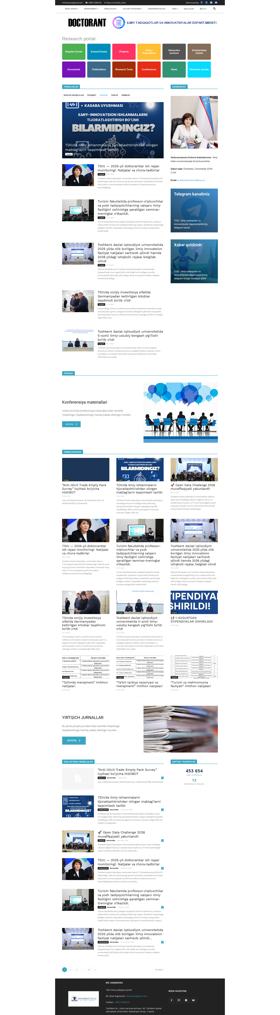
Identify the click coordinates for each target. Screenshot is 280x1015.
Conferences (149, 69)
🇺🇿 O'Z (203, 9)
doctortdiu (111, 778)
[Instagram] (206, 3)
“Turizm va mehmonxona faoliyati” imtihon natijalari (191, 684)
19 (89, 969)
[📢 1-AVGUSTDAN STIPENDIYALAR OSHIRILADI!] (194, 602)
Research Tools (124, 69)
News (174, 69)
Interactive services (174, 51)
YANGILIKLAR (110, 9)
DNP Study (189, 9)
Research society (199, 69)
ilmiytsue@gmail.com (136, 996)
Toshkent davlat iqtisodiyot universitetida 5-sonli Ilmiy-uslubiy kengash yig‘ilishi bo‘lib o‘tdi (130, 335)
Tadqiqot (91, 95)
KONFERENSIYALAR (157, 9)
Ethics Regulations (149, 51)
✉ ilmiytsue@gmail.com (72, 2)
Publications (99, 69)
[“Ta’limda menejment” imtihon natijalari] (85, 667)
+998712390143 (122, 1002)
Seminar (125, 95)
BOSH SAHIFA (71, 9)
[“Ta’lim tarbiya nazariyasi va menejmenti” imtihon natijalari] (140, 667)
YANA (175, 9)
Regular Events (73, 51)
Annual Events (99, 51)
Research (102, 778)
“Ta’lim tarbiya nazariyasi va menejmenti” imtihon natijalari (139, 684)
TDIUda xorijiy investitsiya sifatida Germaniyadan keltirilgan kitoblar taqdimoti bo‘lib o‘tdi (124, 296)
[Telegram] (211, 3)
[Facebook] (201, 3)
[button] (214, 9)
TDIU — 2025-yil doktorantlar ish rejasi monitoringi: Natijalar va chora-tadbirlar (85, 549)
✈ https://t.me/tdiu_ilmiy (115, 2)
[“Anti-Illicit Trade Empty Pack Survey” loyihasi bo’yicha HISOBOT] (85, 469)
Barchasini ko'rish (163, 452)
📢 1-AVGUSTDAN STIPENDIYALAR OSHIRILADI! (192, 619)
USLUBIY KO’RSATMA (132, 9)
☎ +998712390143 (93, 2)
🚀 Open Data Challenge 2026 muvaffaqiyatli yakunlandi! (193, 486)
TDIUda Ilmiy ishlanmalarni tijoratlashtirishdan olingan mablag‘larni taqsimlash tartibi (139, 488)
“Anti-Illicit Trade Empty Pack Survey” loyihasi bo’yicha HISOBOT (84, 488)
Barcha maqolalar (130, 87)
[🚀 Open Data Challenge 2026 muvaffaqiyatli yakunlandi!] (194, 469)
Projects (124, 51)
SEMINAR (102, 907)
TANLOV (101, 840)
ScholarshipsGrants (199, 51)
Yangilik (145, 87)
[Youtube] (216, 3)
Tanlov (114, 95)
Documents (73, 69)
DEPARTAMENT (91, 9)
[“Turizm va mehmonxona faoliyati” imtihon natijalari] (194, 667)
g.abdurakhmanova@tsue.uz (191, 180)
